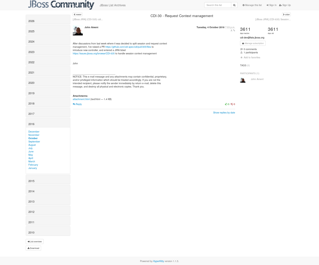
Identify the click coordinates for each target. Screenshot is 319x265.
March (31, 161)
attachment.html (81, 99)
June (31, 151)
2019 (31, 93)
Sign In (273, 5)
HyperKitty (158, 261)
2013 (31, 201)
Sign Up (286, 5)
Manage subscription (254, 43)
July (30, 148)
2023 (31, 52)
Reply (78, 104)
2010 (31, 232)
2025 (31, 31)
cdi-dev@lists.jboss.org (252, 37)
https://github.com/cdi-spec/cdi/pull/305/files (128, 46)
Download (34, 248)
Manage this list (253, 5)
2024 (31, 41)
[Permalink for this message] (234, 30)
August (32, 144)
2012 (31, 212)
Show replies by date (224, 112)
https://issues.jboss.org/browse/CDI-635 (94, 53)
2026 (31, 21)
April (30, 158)
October (33, 138)
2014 (31, 191)
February (33, 164)
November (33, 134)
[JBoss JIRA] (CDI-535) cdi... (88, 19)
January (32, 168)
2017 (31, 114)
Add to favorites (252, 57)
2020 (31, 83)
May (30, 154)
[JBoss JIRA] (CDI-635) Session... (273, 19)
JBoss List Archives (113, 5)
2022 (31, 62)
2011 (31, 222)
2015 (31, 181)
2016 (31, 124)
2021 (31, 72)
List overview (35, 241)
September (34, 141)
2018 (31, 103)
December (33, 131)
